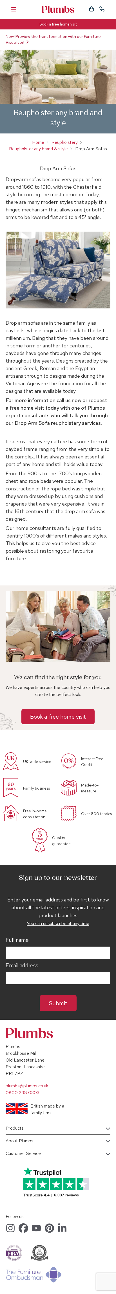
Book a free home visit (58, 24)
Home (38, 142)
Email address (22, 965)
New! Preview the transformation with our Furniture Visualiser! (53, 39)
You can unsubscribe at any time (58, 923)
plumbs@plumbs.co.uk (27, 1086)
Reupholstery (65, 142)
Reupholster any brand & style (38, 149)
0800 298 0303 (22, 1092)
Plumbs (58, 9)
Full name (17, 940)
